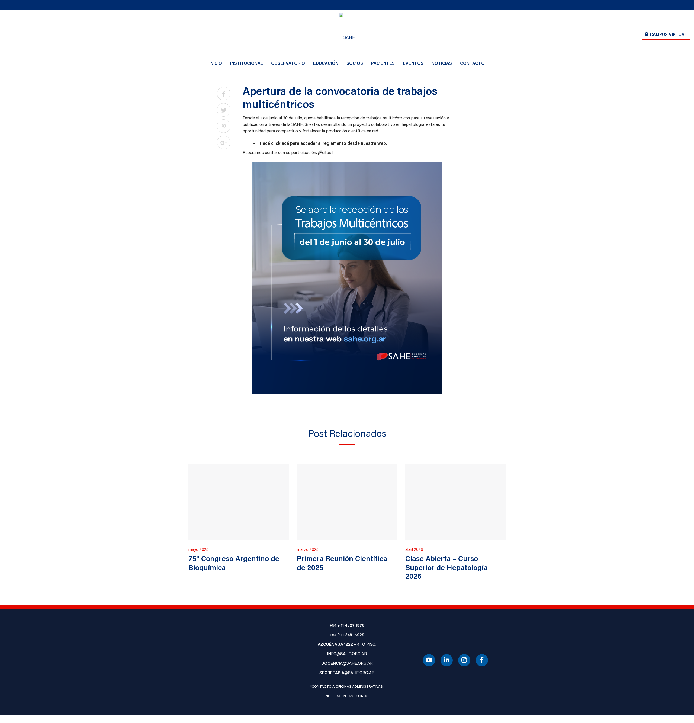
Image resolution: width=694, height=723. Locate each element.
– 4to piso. (347, 644)
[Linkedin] (447, 660)
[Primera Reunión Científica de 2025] (347, 502)
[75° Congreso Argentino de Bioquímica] (238, 502)
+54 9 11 (346, 625)
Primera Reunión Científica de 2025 (342, 563)
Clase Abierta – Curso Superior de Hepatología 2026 (446, 567)
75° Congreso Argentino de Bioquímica (233, 563)
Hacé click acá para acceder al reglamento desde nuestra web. (323, 143)
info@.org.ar (347, 653)
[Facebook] (482, 660)
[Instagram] (464, 660)
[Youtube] (429, 660)
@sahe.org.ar (347, 663)
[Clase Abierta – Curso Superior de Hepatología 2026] (455, 502)
